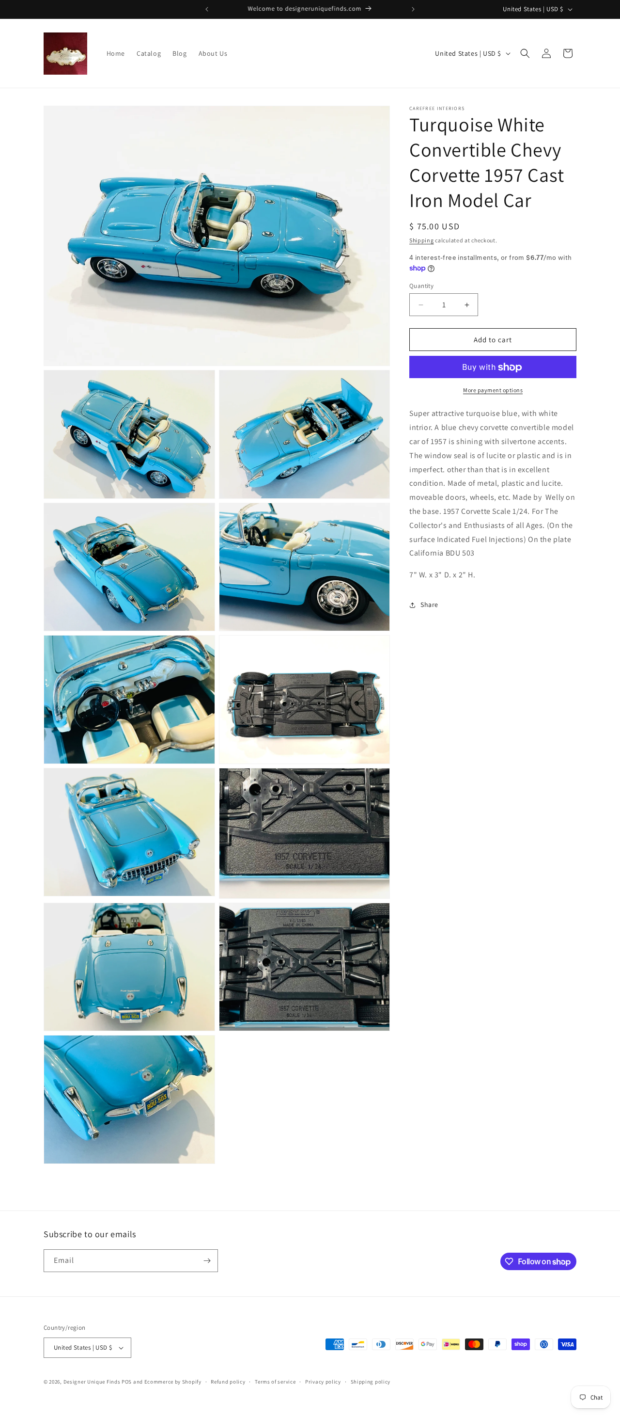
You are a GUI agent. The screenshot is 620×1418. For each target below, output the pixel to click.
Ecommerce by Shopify (173, 1381)
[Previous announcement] (206, 9)
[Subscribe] (206, 1260)
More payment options (493, 390)
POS (127, 1381)
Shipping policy (371, 1381)
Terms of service (275, 1381)
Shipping (421, 240)
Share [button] (429, 605)
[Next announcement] (413, 9)
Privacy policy (323, 1381)
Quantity (421, 286)
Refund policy (228, 1381)
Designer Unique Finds (92, 1381)
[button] (525, 53)
